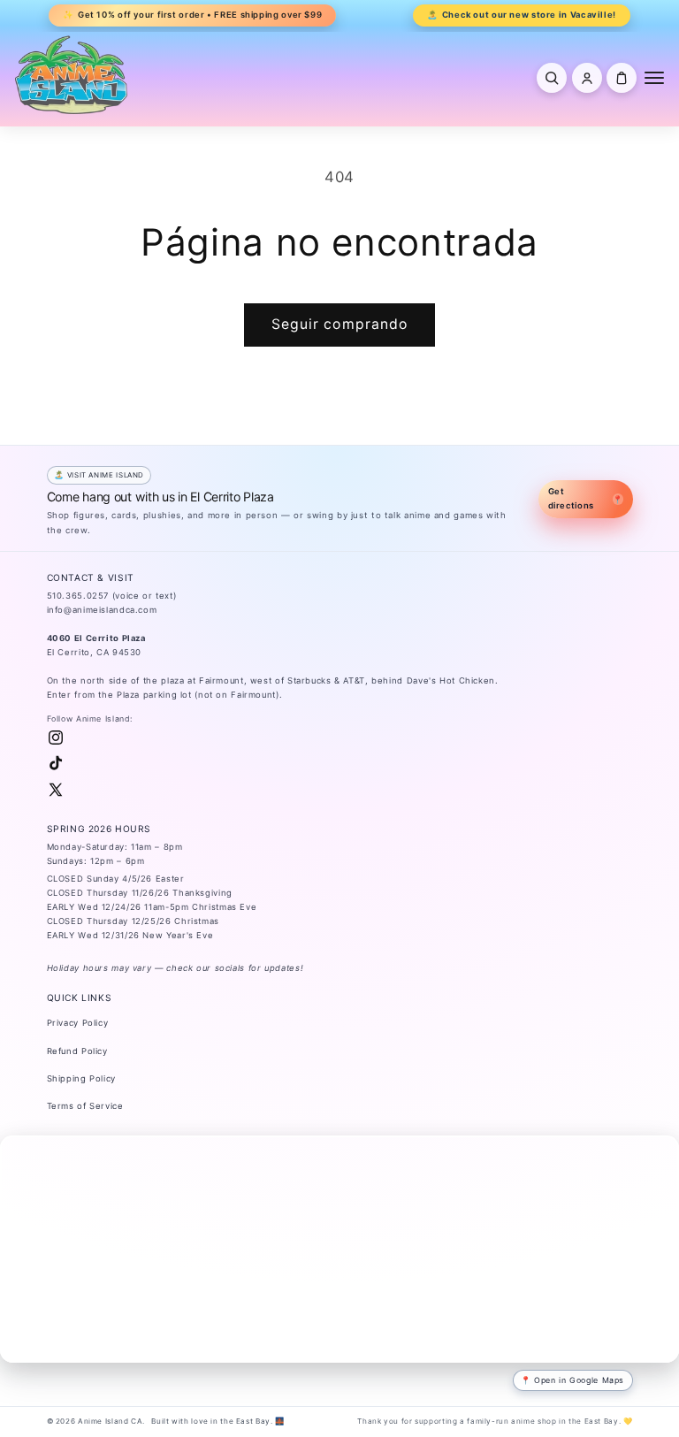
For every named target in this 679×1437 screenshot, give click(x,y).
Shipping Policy (81, 1078)
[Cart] (622, 78)
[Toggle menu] (654, 78)
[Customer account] (587, 78)
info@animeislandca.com (102, 610)
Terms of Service (85, 1106)
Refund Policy (77, 1051)
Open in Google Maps (579, 1380)
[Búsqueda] (552, 78)
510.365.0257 (78, 595)
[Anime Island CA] (71, 74)
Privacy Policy (78, 1023)
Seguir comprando (339, 324)
